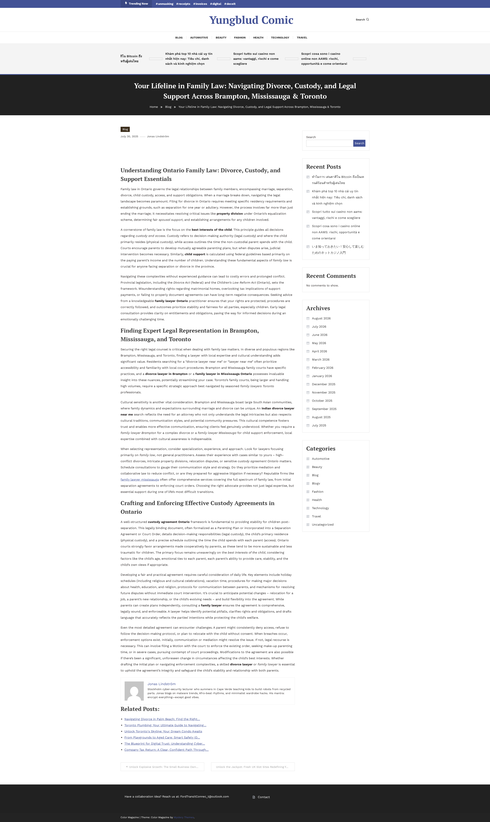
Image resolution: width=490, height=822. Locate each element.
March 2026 (321, 359)
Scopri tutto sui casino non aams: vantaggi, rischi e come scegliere (245, 58)
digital (216, 4)
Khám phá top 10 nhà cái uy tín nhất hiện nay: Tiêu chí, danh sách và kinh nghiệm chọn (178, 58)
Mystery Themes (184, 817)
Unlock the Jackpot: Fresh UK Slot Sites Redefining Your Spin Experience (255, 766)
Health (258, 37)
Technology (280, 37)
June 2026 (319, 335)
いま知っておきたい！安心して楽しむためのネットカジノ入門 (338, 249)
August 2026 (321, 318)
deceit (231, 4)
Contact (264, 797)
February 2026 (322, 368)
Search (360, 19)
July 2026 (319, 326)
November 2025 (323, 392)
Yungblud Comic (251, 20)
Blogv (316, 483)
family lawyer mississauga (140, 479)
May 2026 (319, 343)
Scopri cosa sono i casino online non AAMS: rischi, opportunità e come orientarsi (313, 58)
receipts (184, 4)
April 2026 (319, 351)
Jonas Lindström (158, 136)
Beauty (221, 37)
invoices (201, 4)
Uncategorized (323, 524)
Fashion (240, 37)
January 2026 (322, 376)
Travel (302, 37)
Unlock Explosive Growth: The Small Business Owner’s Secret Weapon (166, 766)
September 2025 (324, 409)
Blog (179, 37)
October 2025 (322, 400)
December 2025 (323, 384)
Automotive (199, 37)
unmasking (165, 4)
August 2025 (321, 417)
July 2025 (319, 425)
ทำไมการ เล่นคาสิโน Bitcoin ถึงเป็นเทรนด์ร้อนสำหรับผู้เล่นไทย (338, 180)
